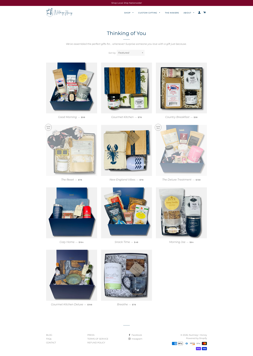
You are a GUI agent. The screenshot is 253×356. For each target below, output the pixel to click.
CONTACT (51, 342)
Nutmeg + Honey (198, 335)
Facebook (136, 335)
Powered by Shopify (196, 338)
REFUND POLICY (96, 342)
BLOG (49, 335)
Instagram (136, 339)
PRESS (90, 335)
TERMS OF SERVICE (97, 339)
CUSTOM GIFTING (148, 13)
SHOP (127, 13)
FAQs (49, 339)
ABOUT (188, 13)
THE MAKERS (172, 13)
